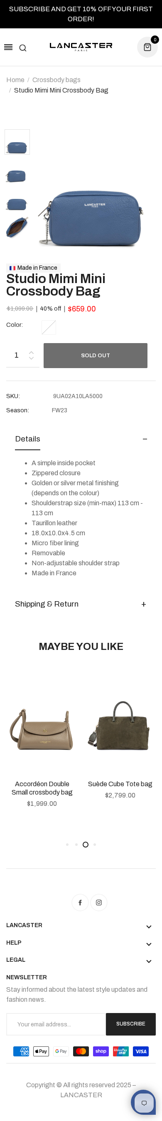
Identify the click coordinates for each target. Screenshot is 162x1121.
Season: (17, 410)
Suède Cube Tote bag (120, 783)
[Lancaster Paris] (81, 47)
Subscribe (130, 1024)
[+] (31, 351)
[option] (20, 143)
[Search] (23, 47)
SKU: (13, 396)
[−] (31, 359)
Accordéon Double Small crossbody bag (42, 788)
